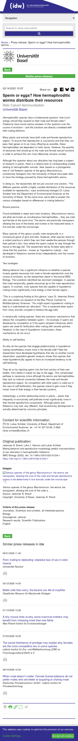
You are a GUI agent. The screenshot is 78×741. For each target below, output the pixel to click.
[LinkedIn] (72, 90)
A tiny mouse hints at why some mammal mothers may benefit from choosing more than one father (35, 618)
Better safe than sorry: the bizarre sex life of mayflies (34, 590)
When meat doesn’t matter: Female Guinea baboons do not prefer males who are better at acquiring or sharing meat (37, 677)
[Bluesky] (67, 90)
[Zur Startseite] (39, 10)
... (50, 490)
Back (7, 69)
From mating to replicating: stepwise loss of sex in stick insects (35, 561)
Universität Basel (15, 109)
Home (4, 42)
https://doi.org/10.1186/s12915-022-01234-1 (25, 458)
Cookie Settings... (13, 735)
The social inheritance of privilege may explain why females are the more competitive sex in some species (38, 644)
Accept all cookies (63, 735)
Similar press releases (39, 76)
